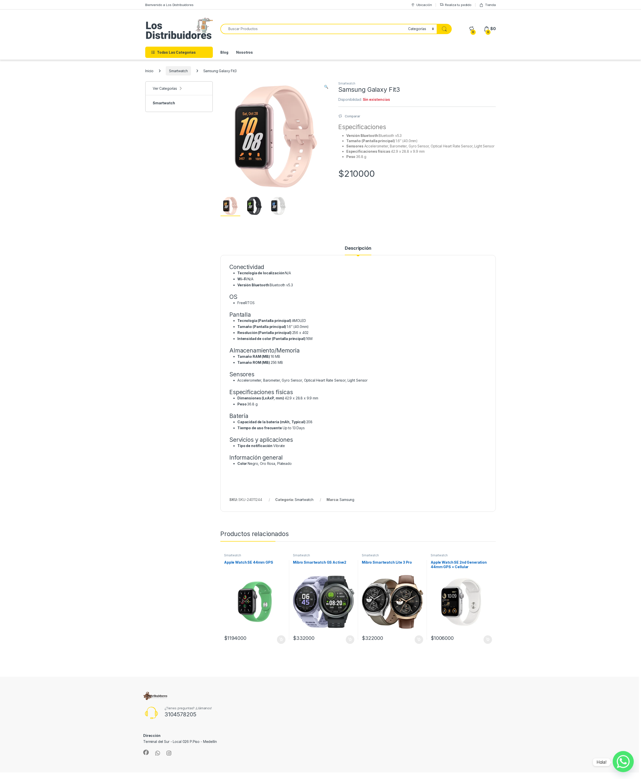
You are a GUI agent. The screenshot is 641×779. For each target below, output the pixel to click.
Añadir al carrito (280, 639)
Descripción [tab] (358, 248)
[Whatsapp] (623, 762)
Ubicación (424, 5)
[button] (326, 87)
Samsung (347, 499)
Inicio (149, 71)
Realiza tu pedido (458, 5)
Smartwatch (178, 71)
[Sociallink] (146, 752)
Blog (224, 52)
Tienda (490, 5)
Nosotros (244, 52)
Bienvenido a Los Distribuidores (169, 5)
